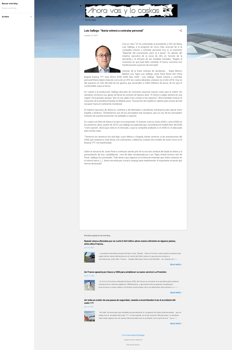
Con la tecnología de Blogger (133, 335)
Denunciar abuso (133, 345)
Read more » (176, 264)
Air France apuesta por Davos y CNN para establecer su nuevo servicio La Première (125, 272)
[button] (180, 31)
